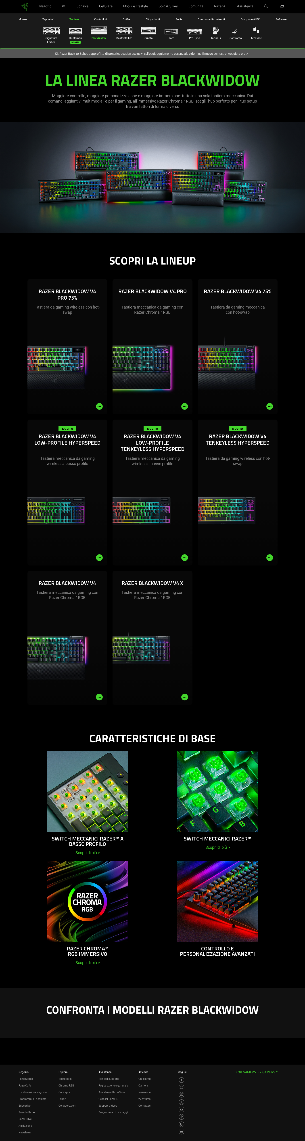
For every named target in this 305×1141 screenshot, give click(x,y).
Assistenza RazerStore (111, 1092)
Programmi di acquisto (32, 1099)
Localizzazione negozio (33, 1092)
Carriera (143, 1085)
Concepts (64, 1092)
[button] (281, 6)
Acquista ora (238, 53)
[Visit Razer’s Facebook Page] (181, 1080)
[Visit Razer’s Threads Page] (181, 1095)
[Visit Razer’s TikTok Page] (181, 1117)
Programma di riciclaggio (113, 1112)
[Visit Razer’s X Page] (181, 1102)
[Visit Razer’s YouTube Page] (181, 1109)
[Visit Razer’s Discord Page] (181, 1131)
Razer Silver (25, 1119)
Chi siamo (144, 1078)
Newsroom (145, 1092)
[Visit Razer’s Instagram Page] (181, 1087)
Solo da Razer (27, 1112)
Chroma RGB (66, 1085)
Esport (62, 1099)
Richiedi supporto (108, 1078)
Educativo (25, 1105)
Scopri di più (87, 852)
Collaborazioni (67, 1105)
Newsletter (25, 1132)
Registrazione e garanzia (113, 1085)
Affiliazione (25, 1125)
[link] (25, 6)
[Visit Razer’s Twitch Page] (181, 1124)
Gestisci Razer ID (108, 1099)
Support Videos (107, 1105)
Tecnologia (65, 1078)
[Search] (266, 6)
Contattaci (144, 1105)
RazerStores (26, 1078)
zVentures (144, 1099)
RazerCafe (25, 1085)
